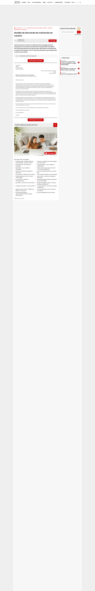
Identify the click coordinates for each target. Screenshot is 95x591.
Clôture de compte (19, 198)
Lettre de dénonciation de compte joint (47, 174)
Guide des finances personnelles (34, 27)
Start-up (50, 2)
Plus (73, 2)
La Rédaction (21, 39)
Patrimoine (19, 27)
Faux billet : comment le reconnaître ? (25, 182)
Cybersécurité (59, 2)
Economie (67, 2)
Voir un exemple (78, 34)
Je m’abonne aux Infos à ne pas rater (28, 55)
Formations (65, 58)
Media (44, 2)
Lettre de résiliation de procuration (46, 192)
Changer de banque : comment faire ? (25, 185)
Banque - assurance (47, 27)
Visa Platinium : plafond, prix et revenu (25, 174)
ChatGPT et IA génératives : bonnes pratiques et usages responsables (68, 62)
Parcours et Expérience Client (69, 73)
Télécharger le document (35, 60)
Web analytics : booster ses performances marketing (68, 68)
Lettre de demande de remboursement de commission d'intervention (24, 194)
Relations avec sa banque (21, 29)
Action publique (36, 2)
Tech (28, 2)
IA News (24, 2)
